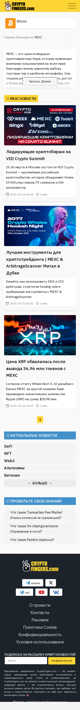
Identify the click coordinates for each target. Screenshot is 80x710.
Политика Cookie (40, 627)
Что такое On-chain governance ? (34, 528)
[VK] (56, 592)
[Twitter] (50, 582)
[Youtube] (41, 592)
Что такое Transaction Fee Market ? (36, 515)
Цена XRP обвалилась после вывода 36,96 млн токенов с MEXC (36, 368)
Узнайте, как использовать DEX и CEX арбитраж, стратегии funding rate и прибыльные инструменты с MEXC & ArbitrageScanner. (35, 292)
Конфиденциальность (40, 634)
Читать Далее (40, 81)
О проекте (40, 605)
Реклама (40, 619)
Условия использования (40, 642)
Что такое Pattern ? (32, 539)
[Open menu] (72, 5)
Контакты (40, 612)
